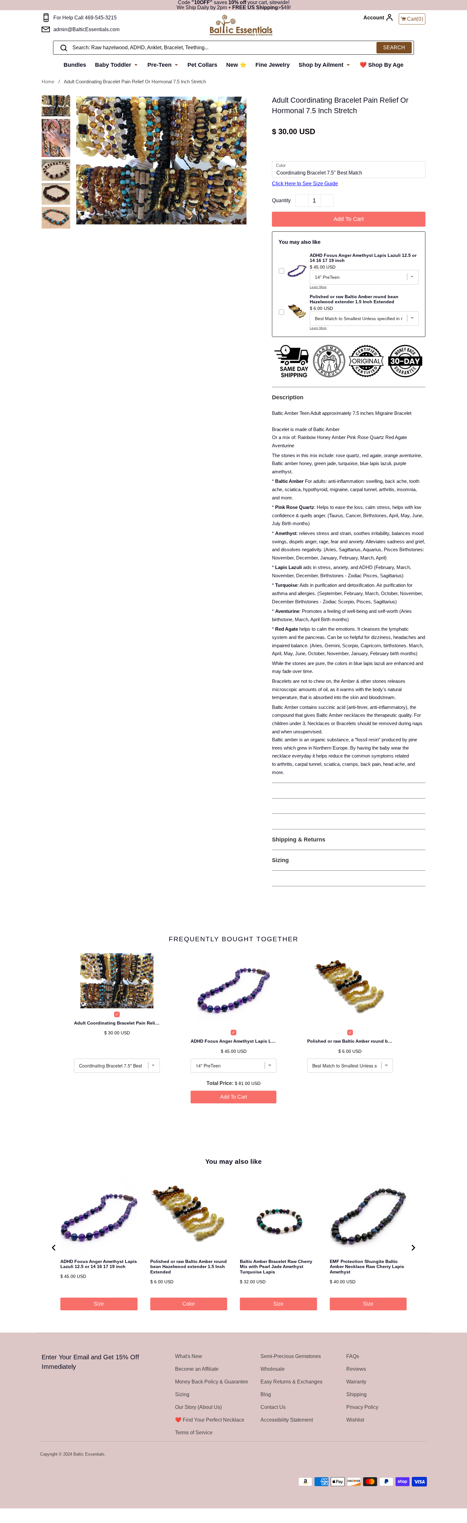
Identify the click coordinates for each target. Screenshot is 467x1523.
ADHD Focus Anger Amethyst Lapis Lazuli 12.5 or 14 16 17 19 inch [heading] (98, 1264)
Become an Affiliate (197, 1369)
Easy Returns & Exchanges (291, 1381)
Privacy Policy (362, 1407)
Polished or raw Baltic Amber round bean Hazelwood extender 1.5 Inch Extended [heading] (188, 1267)
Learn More (318, 287)
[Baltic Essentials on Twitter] (397, 1455)
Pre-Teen (160, 65)
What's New (188, 1356)
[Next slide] (413, 1247)
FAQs (352, 1356)
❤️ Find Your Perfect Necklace (209, 1420)
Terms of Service (194, 1432)
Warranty (356, 1381)
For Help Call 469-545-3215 (85, 17)
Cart (415, 19)
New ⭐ (236, 65)
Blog (266, 1394)
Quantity (281, 200)
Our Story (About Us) (198, 1407)
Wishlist (355, 1420)
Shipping (356, 1394)
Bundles (75, 65)
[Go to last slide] (54, 1247)
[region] (233, 1247)
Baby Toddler (114, 65)
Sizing (182, 1394)
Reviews (356, 1369)
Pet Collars (202, 65)
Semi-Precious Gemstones (291, 1356)
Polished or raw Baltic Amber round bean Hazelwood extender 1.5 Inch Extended (350, 1041)
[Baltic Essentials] (241, 25)
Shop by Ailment (322, 65)
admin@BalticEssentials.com (86, 29)
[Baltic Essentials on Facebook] (406, 1455)
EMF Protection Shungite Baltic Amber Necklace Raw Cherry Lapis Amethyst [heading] (367, 1267)
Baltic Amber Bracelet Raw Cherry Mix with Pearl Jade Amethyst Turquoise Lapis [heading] (276, 1267)
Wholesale (273, 1369)
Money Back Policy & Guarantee (211, 1381)
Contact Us (273, 1407)
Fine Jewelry (272, 65)
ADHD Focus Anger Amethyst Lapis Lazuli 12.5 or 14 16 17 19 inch (233, 1041)
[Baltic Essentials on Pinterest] (414, 1455)
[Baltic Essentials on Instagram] (422, 1455)
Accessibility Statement (287, 1420)
